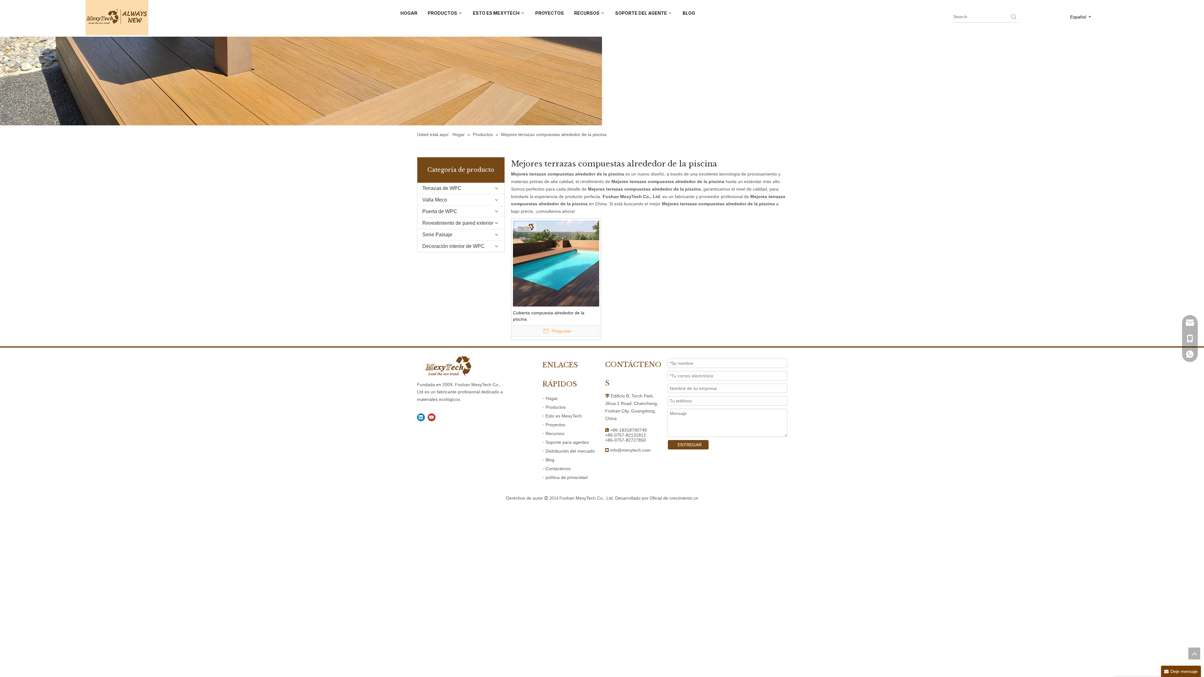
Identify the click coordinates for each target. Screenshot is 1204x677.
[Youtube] (432, 417)
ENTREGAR (690, 444)
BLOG (689, 13)
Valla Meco (434, 199)
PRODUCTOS (443, 13)
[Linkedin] (421, 417)
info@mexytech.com (630, 450)
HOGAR (408, 13)
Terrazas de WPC (442, 188)
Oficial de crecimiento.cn (674, 498)
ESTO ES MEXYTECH (496, 13)
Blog (550, 459)
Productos (556, 407)
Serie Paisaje (437, 234)
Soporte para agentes (567, 442)
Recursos (555, 433)
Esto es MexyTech (564, 415)
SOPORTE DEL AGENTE (641, 13)
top (1194, 653)
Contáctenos (558, 468)
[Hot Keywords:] (1014, 16)
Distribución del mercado (570, 451)
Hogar (552, 398)
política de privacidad (567, 477)
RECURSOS (587, 13)
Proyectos (555, 424)
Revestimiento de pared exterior (457, 223)
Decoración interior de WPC (453, 246)
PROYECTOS (549, 13)
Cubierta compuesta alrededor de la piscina (548, 316)
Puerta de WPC (439, 211)
